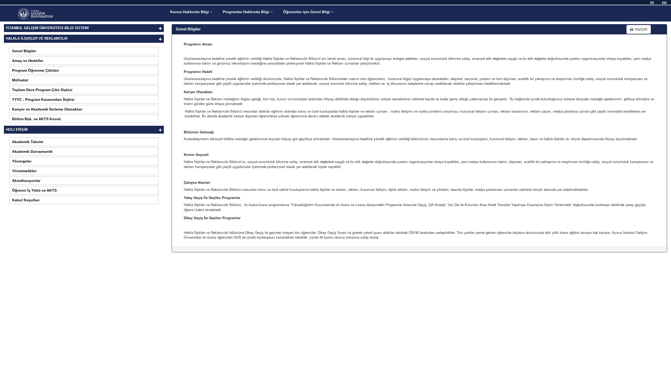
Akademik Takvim (27, 142)
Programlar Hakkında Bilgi (246, 12)
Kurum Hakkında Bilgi (190, 12)
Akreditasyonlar (26, 180)
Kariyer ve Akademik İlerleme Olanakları (47, 109)
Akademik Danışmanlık (32, 151)
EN (664, 3)
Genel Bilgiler (24, 51)
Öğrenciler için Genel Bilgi (307, 12)
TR (652, 3)
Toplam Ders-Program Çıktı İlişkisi (42, 90)
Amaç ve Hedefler (27, 61)
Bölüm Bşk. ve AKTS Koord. (37, 119)
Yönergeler (21, 161)
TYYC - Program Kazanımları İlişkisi (43, 99)
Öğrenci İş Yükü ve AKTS (34, 190)
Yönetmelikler (24, 171)
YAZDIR (640, 29)
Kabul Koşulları (26, 200)
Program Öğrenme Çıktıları (35, 70)
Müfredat (20, 80)
